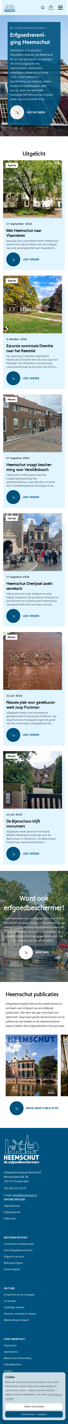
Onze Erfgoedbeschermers (18, 1250)
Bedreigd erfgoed (13, 1263)
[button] (34, 220)
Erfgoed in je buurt (14, 1256)
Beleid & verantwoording (17, 1358)
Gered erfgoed (12, 1269)
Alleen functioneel (34, 1406)
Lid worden (10, 1301)
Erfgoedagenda (12, 1212)
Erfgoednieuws (12, 1205)
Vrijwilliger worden (14, 1307)
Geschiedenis (11, 1351)
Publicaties (9, 1218)
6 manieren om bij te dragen (19, 1294)
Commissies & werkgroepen (19, 1243)
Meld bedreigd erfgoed (16, 1320)
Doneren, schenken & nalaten (20, 1313)
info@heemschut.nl (25, 1195)
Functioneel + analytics (34, 1414)
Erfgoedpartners (13, 1364)
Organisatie (10, 1345)
